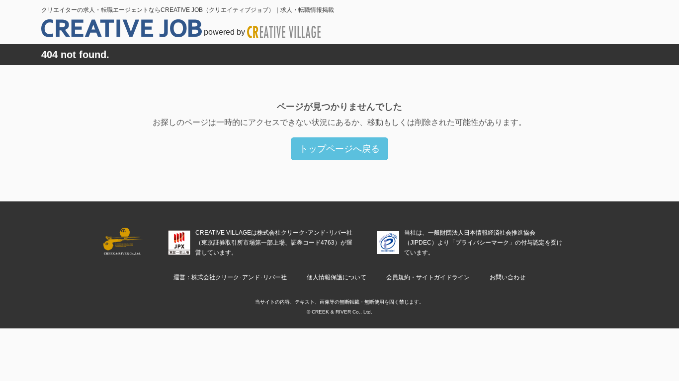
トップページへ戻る (339, 149)
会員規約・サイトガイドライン (428, 277)
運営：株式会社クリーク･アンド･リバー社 (230, 277)
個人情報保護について (336, 277)
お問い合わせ (507, 277)
